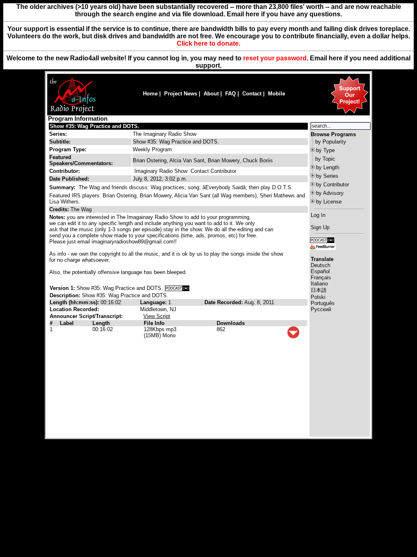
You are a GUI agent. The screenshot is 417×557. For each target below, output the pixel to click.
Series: (58, 134)
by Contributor (332, 184)
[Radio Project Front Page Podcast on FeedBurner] (322, 246)
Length (101, 323)
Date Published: (69, 179)
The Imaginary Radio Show (164, 134)
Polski (318, 297)
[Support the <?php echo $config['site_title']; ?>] (349, 113)
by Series (327, 176)
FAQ (230, 94)
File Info (154, 323)
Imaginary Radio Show (160, 171)
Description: (66, 295)
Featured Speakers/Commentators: (81, 160)
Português (323, 303)
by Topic (325, 159)
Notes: (58, 217)
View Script (156, 316)
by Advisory (330, 193)
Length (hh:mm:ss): (75, 302)
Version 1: (62, 288)
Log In (318, 215)
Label (67, 323)
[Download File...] (293, 337)
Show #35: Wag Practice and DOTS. (94, 126)
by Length (327, 167)
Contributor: (64, 171)
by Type (325, 150)
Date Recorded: (224, 302)
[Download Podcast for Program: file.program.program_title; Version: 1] (177, 288)
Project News (180, 94)
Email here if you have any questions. (284, 14)
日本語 (319, 290)
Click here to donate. (208, 43)
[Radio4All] (72, 113)
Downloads (231, 323)
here (335, 58)
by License (329, 202)
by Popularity (330, 142)
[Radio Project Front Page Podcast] (322, 240)
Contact (251, 94)
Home (150, 94)
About (211, 94)
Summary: (63, 187)
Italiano (319, 284)
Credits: (59, 209)
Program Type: (67, 149)
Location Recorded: (74, 309)
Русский (321, 309)
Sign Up (320, 227)
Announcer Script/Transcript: (86, 316)
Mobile (276, 94)
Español (320, 271)
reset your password (275, 58)
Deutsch (320, 265)
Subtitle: (59, 142)
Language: (154, 302)
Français (321, 277)
